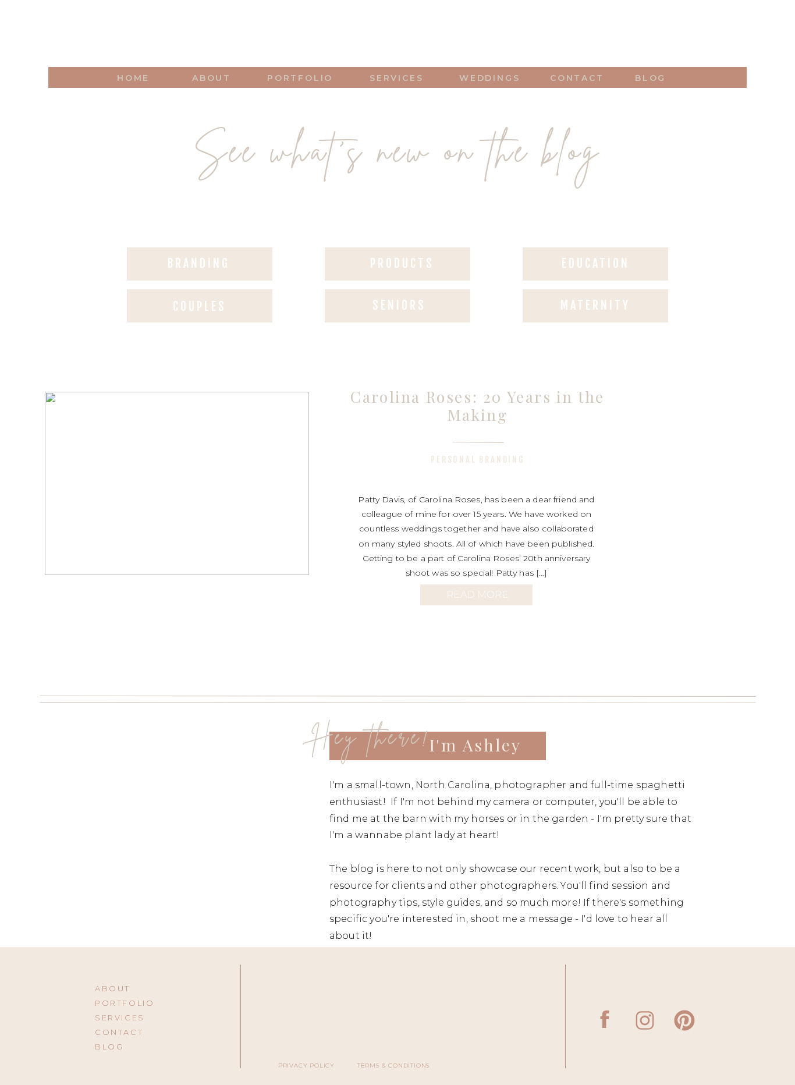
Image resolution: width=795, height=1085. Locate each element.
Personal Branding (478, 460)
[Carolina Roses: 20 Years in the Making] (177, 483)
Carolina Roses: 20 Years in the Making (477, 406)
